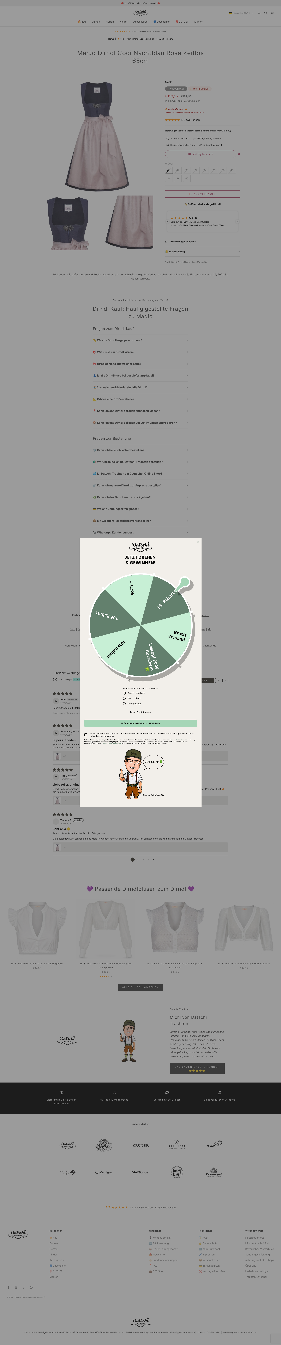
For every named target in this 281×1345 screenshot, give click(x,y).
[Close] (198, 541)
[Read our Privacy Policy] (195, 740)
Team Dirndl (134, 698)
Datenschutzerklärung (178, 740)
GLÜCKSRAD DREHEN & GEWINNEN (140, 723)
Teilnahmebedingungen (111, 743)
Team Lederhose (136, 693)
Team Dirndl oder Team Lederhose (140, 688)
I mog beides (134, 703)
